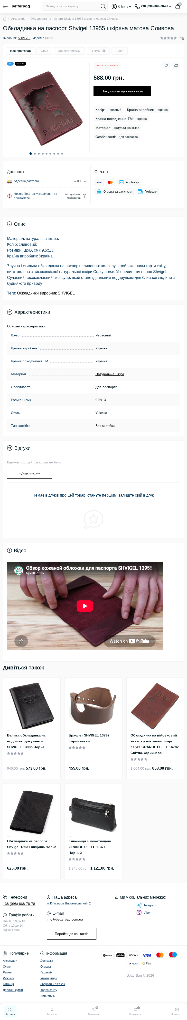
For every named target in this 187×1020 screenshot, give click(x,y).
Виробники (48, 996)
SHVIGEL (24, 38)
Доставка (46, 960)
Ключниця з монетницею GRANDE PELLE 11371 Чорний (90, 847)
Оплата (45, 966)
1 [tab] (30, 153)
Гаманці (8, 984)
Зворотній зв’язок (52, 984)
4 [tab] (43, 154)
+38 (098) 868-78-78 (19, 904)
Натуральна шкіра (109, 374)
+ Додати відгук (29, 473)
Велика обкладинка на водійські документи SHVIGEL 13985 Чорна (26, 741)
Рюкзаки (8, 978)
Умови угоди (48, 978)
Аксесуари (18, 18)
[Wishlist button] (166, 65)
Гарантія (46, 972)
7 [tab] (54, 154)
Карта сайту (48, 990)
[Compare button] (176, 65)
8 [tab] (58, 154)
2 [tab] (35, 154)
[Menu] (5, 6)
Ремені (7, 972)
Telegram (150, 905)
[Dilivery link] (84, 196)
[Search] (103, 6)
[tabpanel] (46, 108)
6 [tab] (50, 154)
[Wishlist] (8, 730)
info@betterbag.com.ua (65, 919)
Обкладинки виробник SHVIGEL (46, 293)
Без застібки (105, 426)
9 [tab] (62, 154)
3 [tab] (39, 154)
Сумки (7, 966)
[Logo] (21, 6)
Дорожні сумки (13, 990)
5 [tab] (46, 154)
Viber (147, 912)
